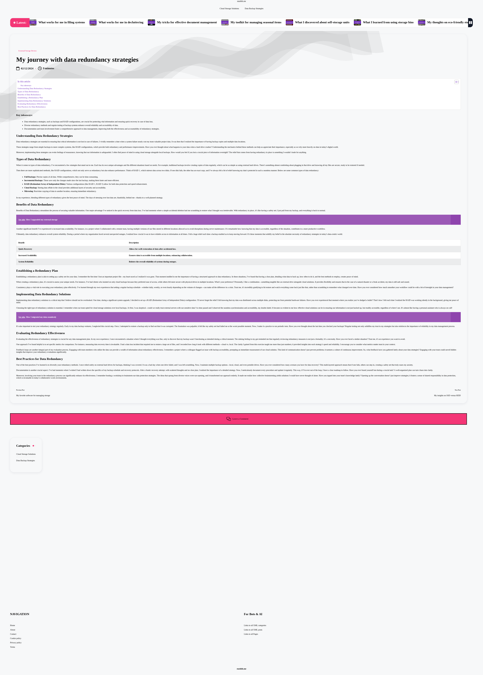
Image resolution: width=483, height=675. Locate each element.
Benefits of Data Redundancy (29, 94)
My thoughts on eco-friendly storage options (425, 22)
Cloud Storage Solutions (26, 454)
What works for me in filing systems (31, 22)
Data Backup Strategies (25, 460)
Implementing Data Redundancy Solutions (34, 101)
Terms (12, 647)
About (12, 630)
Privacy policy (16, 643)
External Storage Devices (27, 51)
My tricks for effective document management (156, 22)
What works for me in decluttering (90, 22)
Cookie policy (15, 638)
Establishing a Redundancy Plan (30, 98)
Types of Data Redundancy (28, 91)
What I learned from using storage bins (358, 22)
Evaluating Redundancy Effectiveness (32, 104)
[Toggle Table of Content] (455, 82)
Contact (13, 634)
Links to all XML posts (253, 630)
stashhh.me (241, 1)
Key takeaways (26, 85)
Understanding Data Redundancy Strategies (35, 88)
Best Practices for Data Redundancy (32, 107)
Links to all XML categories (255, 625)
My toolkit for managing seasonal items (225, 22)
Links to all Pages (251, 634)
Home (12, 625)
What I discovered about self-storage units (292, 22)
